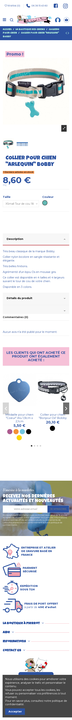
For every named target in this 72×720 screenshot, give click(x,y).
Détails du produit (19, 298)
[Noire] (28, 431)
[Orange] (16, 431)
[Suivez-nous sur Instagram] (64, 5)
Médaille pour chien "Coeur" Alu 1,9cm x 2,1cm (19, 418)
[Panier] (66, 20)
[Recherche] (12, 20)
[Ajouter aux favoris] (16, 410)
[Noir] (52, 428)
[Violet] (9, 431)
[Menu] (4, 20)
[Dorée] (19, 437)
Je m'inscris (58, 508)
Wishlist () (13, 5)
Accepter (15, 711)
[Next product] (68, 33)
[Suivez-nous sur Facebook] (56, 6)
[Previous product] (67, 33)
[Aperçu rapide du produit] (22, 410)
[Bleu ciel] (22, 431)
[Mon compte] (57, 19)
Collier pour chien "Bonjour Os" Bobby (53, 416)
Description (15, 239)
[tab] (36, 239)
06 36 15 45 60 (39, 5)
